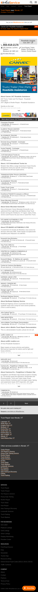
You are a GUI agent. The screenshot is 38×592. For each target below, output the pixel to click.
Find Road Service (7, 547)
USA (7, 6)
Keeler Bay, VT (6, 429)
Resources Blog (6, 559)
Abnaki (20, 6)
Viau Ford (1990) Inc (7, 245)
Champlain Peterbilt (7, 122)
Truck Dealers (5, 457)
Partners (3, 578)
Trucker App (5, 556)
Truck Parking (5, 475)
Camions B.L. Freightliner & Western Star (14, 366)
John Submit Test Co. (8, 312)
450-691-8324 (5, 272)
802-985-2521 (5, 202)
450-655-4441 (5, 285)
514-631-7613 (5, 319)
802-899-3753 (5, 182)
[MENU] (35, 2)
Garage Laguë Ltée (7, 290)
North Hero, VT (6, 423)
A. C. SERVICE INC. (7, 270)
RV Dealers (4, 468)
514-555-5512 (5, 324)
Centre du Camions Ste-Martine (11, 265)
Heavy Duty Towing (7, 497)
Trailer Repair (5, 449)
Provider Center (6, 539)
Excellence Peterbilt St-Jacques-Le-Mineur (15, 194)
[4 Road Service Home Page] (10, 2)
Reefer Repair (5, 455)
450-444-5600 (5, 260)
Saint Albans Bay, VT (8, 438)
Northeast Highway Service (10, 296)
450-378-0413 (5, 392)
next (26, 403)
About (3, 572)
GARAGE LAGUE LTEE (9, 277)
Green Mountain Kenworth (9, 200)
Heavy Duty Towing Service (10, 453)
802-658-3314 (5, 176)
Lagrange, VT (5, 421)
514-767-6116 (5, 336)
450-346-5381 (5, 240)
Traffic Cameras (6, 564)
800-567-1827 (5, 367)
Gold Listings (5, 530)
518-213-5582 (5, 130)
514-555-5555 (5, 298)
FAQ (2, 550)
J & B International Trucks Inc (10, 155)
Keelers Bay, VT (6, 432)
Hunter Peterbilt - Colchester (10, 148)
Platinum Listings (6, 528)
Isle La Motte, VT (6, 434)
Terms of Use (5, 581)
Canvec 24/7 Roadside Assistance (12, 27)
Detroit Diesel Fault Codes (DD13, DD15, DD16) (16, 562)
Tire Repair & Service (8, 451)
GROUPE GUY (6, 359)
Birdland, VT (5, 427)
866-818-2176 (11, 44)
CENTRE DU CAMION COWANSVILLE (14, 251)
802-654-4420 (5, 143)
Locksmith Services (7, 466)
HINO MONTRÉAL (7, 317)
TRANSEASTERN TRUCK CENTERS (13, 175)
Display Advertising (7, 536)
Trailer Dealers (5, 459)
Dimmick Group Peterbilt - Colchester (13, 142)
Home (2, 6)
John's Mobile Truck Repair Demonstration (14, 322)
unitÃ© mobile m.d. (7, 335)
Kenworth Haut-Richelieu (9, 238)
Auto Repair (5, 470)
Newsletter (4, 553)
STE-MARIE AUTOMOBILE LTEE (12, 220)
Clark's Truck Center (7, 187)
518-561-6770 (5, 137)
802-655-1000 (5, 156)
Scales (3, 460)
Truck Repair (5, 488)
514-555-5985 (5, 314)
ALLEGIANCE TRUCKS (9, 135)
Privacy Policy (5, 584)
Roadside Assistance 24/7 (28, 42)
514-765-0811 (5, 361)
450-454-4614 (5, 221)
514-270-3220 (5, 195)
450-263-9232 (5, 253)
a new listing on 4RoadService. (12, 411)
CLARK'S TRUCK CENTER (10, 129)
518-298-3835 (5, 124)
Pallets (3, 473)
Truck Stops (4, 462)
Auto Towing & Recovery (9, 471)
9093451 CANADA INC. (9, 283)
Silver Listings (5, 533)
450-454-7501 (5, 246)
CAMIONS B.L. (6, 390)
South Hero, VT (6, 431)
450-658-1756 (5, 278)
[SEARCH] (31, 2)
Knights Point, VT (6, 425)
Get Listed (4, 525)
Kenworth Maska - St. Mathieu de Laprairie (14, 259)
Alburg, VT (4, 436)
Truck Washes (5, 464)
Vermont (13, 6)
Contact (3, 575)
